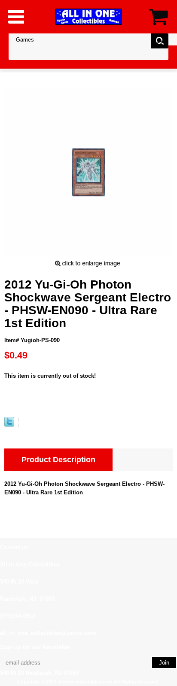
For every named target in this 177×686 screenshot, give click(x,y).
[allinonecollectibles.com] (88, 16)
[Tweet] (9, 424)
